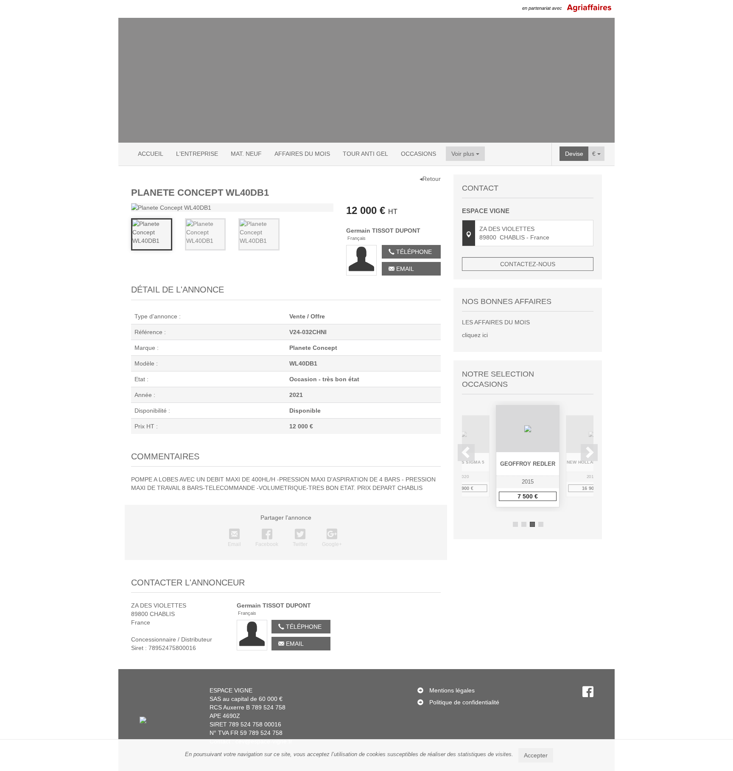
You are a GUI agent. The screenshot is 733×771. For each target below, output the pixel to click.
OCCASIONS (418, 153)
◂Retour (430, 178)
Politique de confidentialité (464, 702)
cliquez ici (475, 335)
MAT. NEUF (246, 153)
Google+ (332, 544)
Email (404, 268)
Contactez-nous (527, 264)
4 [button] (540, 524)
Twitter (300, 544)
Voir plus (463, 153)
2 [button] (523, 524)
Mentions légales (452, 690)
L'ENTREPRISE (197, 153)
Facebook (266, 544)
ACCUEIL (150, 153)
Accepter (536, 755)
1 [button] (515, 524)
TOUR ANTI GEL (365, 153)
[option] (528, 456)
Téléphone (413, 251)
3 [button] (532, 524)
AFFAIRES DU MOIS (302, 153)
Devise (574, 153)
